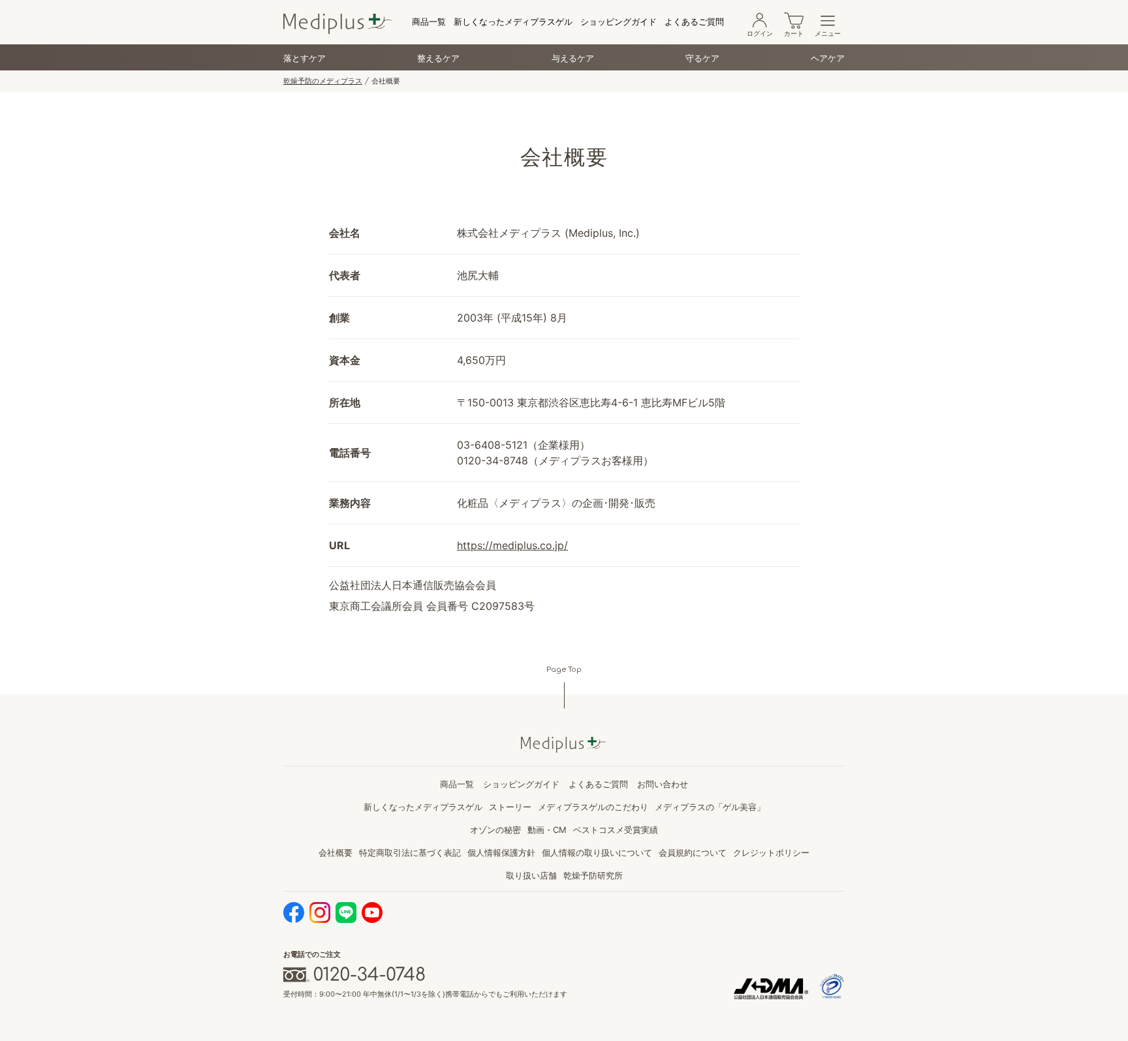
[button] (512, 545)
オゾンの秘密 (495, 829)
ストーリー (510, 807)
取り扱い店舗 (531, 875)
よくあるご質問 (694, 21)
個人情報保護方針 (501, 852)
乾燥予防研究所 (593, 875)
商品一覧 (429, 21)
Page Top (564, 669)
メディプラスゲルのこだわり (593, 807)
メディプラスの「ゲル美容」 (710, 807)
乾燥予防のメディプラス (322, 80)
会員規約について (693, 852)
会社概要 (335, 852)
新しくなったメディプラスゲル (513, 21)
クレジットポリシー (771, 852)
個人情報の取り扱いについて (597, 852)
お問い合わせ (662, 784)
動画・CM (547, 829)
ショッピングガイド (618, 21)
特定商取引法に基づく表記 (410, 852)
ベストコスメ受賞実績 (615, 829)
